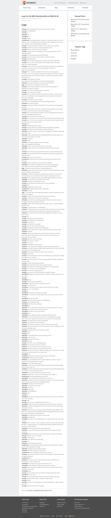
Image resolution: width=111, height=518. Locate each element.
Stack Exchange (60, 504)
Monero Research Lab (46, 490)
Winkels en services (61, 502)
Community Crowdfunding (60, 2)
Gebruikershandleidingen (27, 508)
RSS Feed (73, 516)
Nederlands (84, 2)
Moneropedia (25, 504)
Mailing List (42, 506)
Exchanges (73, 58)
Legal (53, 516)
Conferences (74, 55)
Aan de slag (26, 8)
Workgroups (42, 502)
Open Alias (77, 502)
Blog (56, 8)
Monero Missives (75, 50)
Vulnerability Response (73, 2)
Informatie (85, 8)
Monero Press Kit (78, 506)
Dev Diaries (30, 490)
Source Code (59, 516)
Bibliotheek (24, 510)
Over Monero (25, 502)
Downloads (41, 8)
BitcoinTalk (59, 506)
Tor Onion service (45, 516)
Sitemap (66, 516)
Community (70, 8)
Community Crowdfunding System (82, 508)
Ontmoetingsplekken (44, 504)
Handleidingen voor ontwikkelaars (29, 506)
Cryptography (36, 490)
